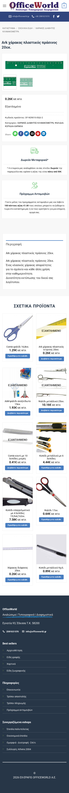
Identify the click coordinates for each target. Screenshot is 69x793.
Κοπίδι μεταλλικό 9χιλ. (51, 567)
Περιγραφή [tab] (14, 244)
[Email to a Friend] (32, 133)
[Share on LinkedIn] (43, 133)
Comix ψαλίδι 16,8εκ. (17, 346)
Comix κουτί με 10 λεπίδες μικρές (17, 457)
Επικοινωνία (13, 689)
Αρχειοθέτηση (14, 650)
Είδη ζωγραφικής (16, 670)
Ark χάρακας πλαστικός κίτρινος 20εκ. (51, 348)
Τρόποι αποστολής (16, 696)
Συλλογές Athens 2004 (19, 749)
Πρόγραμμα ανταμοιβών (19, 710)
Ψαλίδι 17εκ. (51, 510)
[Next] (60, 67)
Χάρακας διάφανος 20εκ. (18, 569)
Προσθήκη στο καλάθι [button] (17, 356)
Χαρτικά (11, 664)
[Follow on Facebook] (53, 16)
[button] (5, 6)
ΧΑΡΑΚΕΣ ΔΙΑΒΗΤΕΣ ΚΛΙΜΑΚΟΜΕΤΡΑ (35, 123)
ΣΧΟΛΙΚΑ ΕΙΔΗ (25, 28)
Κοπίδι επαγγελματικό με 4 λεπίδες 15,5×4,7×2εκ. (18, 513)
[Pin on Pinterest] (38, 133)
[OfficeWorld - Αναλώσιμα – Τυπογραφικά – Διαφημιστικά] (34, 6)
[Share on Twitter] (26, 133)
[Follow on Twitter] (58, 16)
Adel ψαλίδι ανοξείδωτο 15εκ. (18, 402)
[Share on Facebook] (20, 133)
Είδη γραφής (13, 657)
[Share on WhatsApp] (15, 133)
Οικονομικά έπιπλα (17, 735)
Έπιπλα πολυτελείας (18, 729)
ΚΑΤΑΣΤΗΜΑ (9, 28)
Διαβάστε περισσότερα (51, 359)
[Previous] (9, 67)
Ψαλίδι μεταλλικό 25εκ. (51, 401)
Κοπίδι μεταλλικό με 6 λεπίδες (51, 457)
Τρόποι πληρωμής (16, 703)
